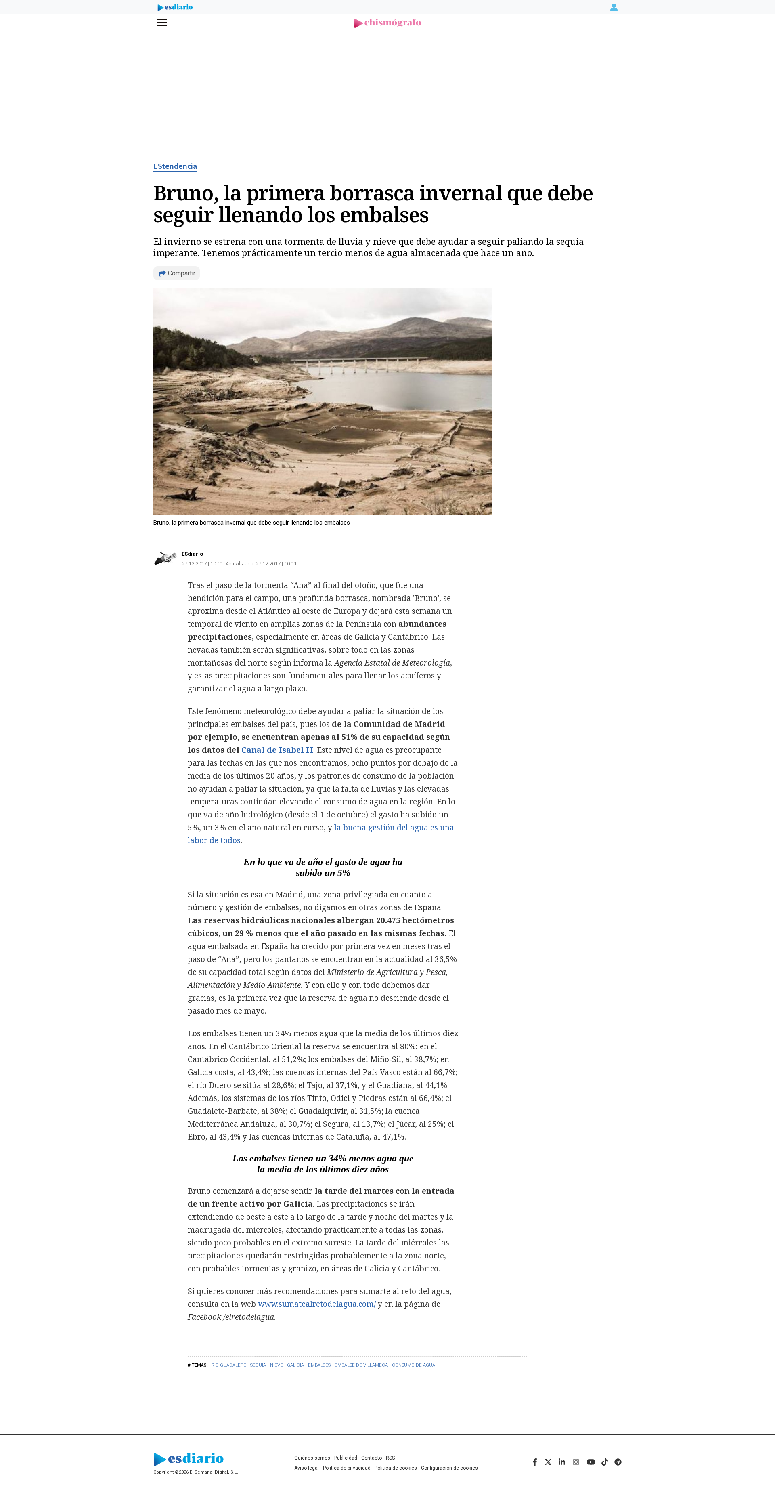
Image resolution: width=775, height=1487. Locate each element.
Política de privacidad (347, 1468)
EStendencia (175, 166)
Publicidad (345, 1458)
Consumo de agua (413, 1365)
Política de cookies (396, 1468)
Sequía (258, 1365)
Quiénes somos (312, 1458)
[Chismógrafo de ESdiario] (387, 23)
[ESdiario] (175, 8)
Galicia (295, 1365)
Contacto (371, 1458)
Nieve (276, 1365)
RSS (390, 1458)
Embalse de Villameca (361, 1365)
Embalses (319, 1365)
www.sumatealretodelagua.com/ (317, 1304)
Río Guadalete (228, 1365)
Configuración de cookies (449, 1468)
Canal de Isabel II (277, 750)
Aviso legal (306, 1468)
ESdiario (192, 554)
